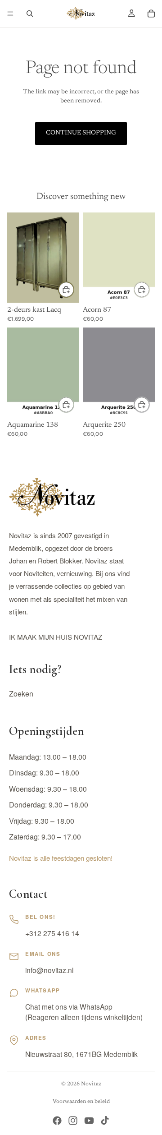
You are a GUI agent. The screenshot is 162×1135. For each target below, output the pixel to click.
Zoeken (21, 694)
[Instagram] (73, 1120)
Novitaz (91, 1084)
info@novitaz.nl (49, 970)
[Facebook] (57, 1120)
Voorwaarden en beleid (81, 1101)
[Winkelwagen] (151, 13)
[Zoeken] (30, 13)
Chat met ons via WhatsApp (68, 1006)
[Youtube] (89, 1120)
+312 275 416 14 (52, 933)
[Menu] (10, 13)
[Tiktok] (104, 1120)
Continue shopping (81, 133)
